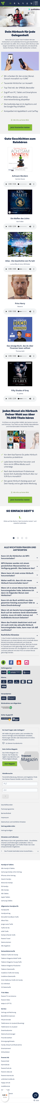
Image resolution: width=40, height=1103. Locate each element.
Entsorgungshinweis (7, 1041)
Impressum (5, 817)
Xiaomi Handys (6, 879)
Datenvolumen (6, 942)
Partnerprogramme (7, 809)
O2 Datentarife (6, 987)
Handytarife (5, 910)
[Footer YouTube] (19, 662)
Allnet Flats (4, 920)
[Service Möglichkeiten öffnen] (35, 1095)
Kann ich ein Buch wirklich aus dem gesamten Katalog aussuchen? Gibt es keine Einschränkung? (18, 603)
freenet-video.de (6, 1072)
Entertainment (6, 1048)
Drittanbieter (5, 1052)
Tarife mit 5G (5, 928)
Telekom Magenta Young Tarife (11, 962)
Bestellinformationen (8, 1016)
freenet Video (5, 1000)
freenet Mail (5, 1061)
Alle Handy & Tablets (8, 868)
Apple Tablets (5, 897)
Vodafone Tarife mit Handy (10, 973)
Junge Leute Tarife (7, 924)
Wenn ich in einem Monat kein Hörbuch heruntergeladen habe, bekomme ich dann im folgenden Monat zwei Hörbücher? (18, 592)
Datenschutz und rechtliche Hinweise (13, 822)
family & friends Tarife (8, 935)
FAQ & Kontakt (6, 1020)
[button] (38, 851)
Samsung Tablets (6, 901)
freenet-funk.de (6, 1068)
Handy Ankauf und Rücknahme (11, 1045)
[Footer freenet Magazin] (3, 662)
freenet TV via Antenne (8, 996)
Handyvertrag (5, 913)
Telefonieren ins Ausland (9, 1027)
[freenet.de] (3, 3)
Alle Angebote (5, 946)
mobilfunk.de (5, 1086)
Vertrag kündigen (7, 830)
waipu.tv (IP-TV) (6, 1003)
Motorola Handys (7, 883)
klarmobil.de (5, 1065)
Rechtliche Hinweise (10, 635)
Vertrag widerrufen (8, 826)
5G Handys (4, 886)
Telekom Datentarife (8, 969)
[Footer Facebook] (11, 662)
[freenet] (31, 3)
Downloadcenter (6, 1030)
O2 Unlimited (5, 984)
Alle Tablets (5, 893)
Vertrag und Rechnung (8, 1012)
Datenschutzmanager (8, 1034)
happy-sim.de (5, 1083)
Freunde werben (6, 1038)
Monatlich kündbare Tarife (10, 917)
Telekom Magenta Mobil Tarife (11, 958)
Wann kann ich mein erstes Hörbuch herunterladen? (17, 574)
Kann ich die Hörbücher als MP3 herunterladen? (15, 557)
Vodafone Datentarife (8, 976)
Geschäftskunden (7, 805)
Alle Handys (5, 890)
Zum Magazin (10, 764)
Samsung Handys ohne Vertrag (11, 872)
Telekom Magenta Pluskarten (10, 966)
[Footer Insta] (26, 662)
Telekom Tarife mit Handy (9, 955)
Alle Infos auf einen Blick (21, 120)
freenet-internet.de (7, 1075)
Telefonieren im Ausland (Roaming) (12, 1023)
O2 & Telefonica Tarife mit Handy (12, 980)
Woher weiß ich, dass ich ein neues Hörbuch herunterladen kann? (16, 581)
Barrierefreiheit (6, 813)
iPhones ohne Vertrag (8, 875)
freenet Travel (5, 938)
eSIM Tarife (4, 931)
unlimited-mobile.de (7, 1079)
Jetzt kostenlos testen (20, 127)
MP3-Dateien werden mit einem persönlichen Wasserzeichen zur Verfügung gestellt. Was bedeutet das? (18, 565)
